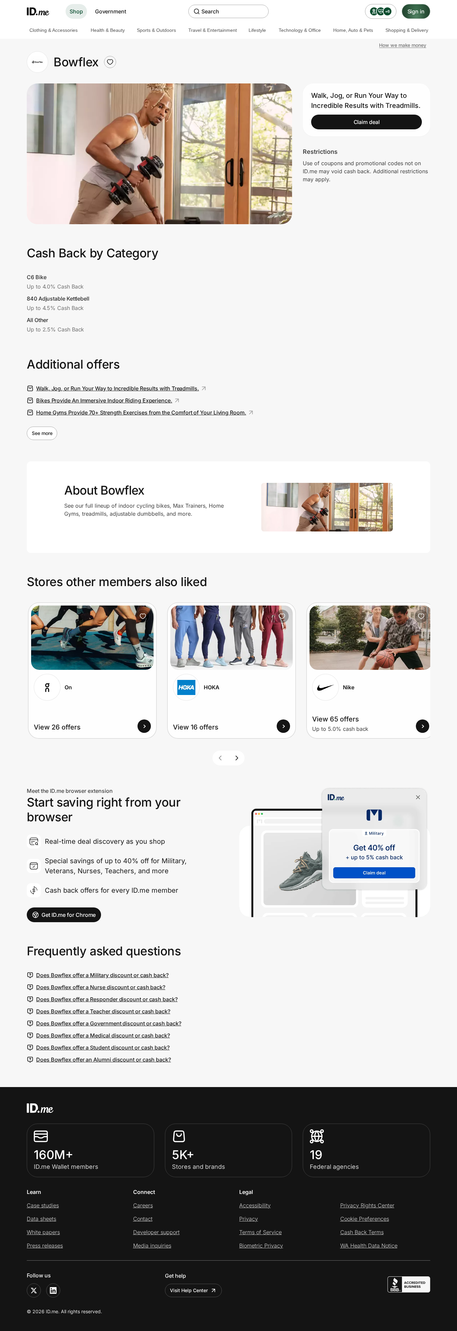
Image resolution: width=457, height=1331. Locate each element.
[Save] (143, 616)
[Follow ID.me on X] (34, 1290)
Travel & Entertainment (212, 30)
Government (110, 11)
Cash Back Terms (362, 1232)
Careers (143, 1205)
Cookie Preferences (364, 1218)
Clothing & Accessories (53, 30)
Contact (143, 1218)
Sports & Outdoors (156, 30)
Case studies (43, 1205)
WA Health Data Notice (368, 1245)
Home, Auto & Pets (353, 30)
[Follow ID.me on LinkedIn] (53, 1290)
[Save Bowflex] (110, 62)
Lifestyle (257, 30)
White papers (43, 1232)
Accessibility (255, 1205)
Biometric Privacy (261, 1245)
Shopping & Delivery (406, 30)
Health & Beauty (108, 30)
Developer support (156, 1232)
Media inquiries (152, 1245)
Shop (76, 11)
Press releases (45, 1245)
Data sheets (41, 1218)
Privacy (248, 1218)
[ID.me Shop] (42, 11)
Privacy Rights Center (367, 1205)
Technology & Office (300, 30)
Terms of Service (260, 1232)
